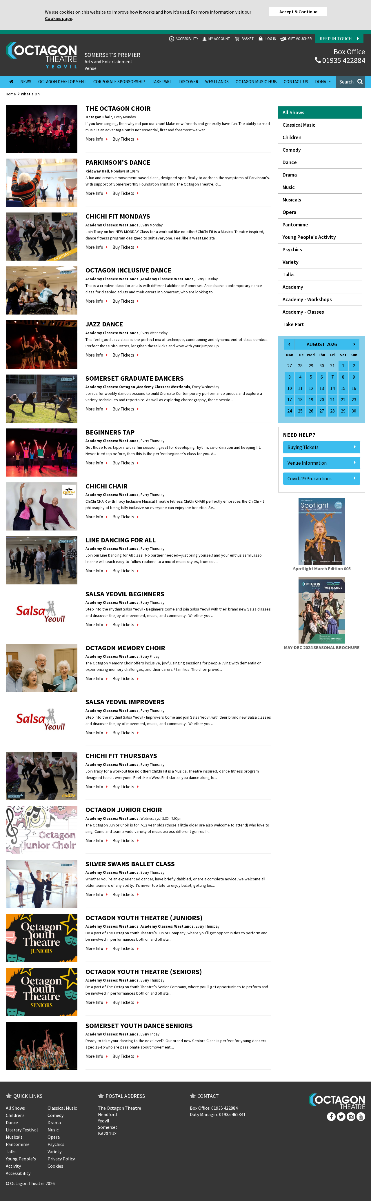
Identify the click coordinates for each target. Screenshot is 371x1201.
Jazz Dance (104, 323)
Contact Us (296, 81)
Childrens (15, 1115)
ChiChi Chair (107, 486)
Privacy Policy (61, 1159)
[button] (350, 82)
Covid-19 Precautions (310, 478)
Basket (247, 38)
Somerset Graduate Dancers (135, 378)
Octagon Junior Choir (124, 809)
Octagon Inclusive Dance (128, 270)
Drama (290, 174)
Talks (288, 274)
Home (11, 94)
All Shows (293, 112)
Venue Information (307, 463)
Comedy (292, 149)
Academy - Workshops (307, 299)
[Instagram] (351, 1116)
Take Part (162, 81)
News (25, 81)
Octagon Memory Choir (125, 647)
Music (289, 187)
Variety (291, 262)
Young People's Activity (309, 237)
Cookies (55, 1166)
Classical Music (299, 124)
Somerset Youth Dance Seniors (139, 1025)
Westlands (217, 81)
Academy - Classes (303, 311)
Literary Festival (22, 1130)
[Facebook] (331, 1116)
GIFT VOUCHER (299, 38)
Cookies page (58, 18)
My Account (219, 38)
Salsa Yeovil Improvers (125, 701)
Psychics (292, 249)
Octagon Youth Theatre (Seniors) (144, 971)
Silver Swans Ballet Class (130, 863)
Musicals (292, 199)
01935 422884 (343, 60)
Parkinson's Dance (118, 162)
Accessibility (184, 38)
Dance (290, 162)
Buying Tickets (303, 447)
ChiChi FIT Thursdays (121, 755)
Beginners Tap (110, 432)
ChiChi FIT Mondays (118, 216)
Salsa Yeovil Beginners (125, 593)
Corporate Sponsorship (119, 81)
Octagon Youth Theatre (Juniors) (144, 917)
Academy (293, 287)
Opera (289, 212)
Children (292, 137)
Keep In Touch (336, 38)
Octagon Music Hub (256, 81)
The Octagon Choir (118, 108)
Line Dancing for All (121, 539)
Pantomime (295, 224)
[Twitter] (341, 1116)
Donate (323, 81)
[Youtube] (361, 1116)
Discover (188, 81)
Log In (270, 38)
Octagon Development (62, 81)
